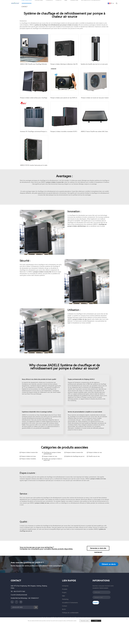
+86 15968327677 (33, 598)
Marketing (65, 599)
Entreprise (65, 586)
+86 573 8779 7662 (19, 591)
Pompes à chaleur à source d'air (74, 452)
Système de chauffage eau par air (75, 456)
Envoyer (95, 602)
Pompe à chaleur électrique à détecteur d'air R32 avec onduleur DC (69, 64)
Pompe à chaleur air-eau (95, 452)
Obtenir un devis (109, 564)
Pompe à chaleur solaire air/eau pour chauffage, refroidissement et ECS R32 (41, 97)
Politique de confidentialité (70, 613)
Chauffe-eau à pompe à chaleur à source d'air (53, 459)
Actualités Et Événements (70, 602)
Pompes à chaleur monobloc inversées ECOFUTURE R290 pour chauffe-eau (72, 131)
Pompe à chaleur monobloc (28, 459)
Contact (24, 6)
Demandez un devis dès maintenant (98, 548)
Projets (64, 592)
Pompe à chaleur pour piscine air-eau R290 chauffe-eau (66, 97)
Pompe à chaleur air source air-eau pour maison (95, 97)
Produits (64, 589)
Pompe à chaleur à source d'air (29, 452)
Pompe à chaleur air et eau (28, 456)
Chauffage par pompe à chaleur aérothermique (52, 453)
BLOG (64, 609)
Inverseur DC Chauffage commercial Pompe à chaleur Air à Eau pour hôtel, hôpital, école (45, 131)
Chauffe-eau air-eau (94, 456)
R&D (63, 596)
